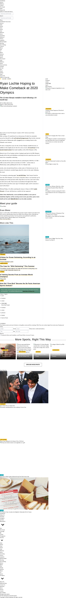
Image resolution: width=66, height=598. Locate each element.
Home (1, 63)
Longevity (2, 40)
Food (1, 28)
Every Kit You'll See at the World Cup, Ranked (57, 354)
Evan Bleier (3, 103)
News (47, 134)
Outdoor (2, 66)
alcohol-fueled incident (6, 149)
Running (2, 43)
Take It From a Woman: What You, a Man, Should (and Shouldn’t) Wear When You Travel (54, 188)
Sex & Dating (3, 45)
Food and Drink (3, 65)
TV (0, 51)
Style (1, 24)
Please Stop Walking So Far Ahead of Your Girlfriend (12, 441)
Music (1, 48)
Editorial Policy (3, 583)
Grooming (2, 35)
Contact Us (2, 585)
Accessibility (3, 592)
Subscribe (7, 11)
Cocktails (48, 159)
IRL (0, 533)
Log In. (8, 305)
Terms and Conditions (12, 335)
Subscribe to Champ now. (28, 291)
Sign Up (2, 333)
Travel (1, 29)
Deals (1, 8)
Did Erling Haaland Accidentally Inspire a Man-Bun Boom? (7, 354)
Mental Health (3, 41)
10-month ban (31, 147)
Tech (1, 69)
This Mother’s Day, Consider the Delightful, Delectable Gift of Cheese (15, 512)
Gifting (1, 72)
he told (21, 175)
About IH (2, 581)
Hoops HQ (2, 10)
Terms (1, 588)
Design (1, 55)
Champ (1, 534)
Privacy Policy (22, 335)
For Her (1, 68)
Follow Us (2, 11)
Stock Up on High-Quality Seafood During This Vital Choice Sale (14, 476)
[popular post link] (55, 97)
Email (14, 328)
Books (1, 52)
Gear (1, 31)
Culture (1, 5)
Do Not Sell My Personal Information (8, 595)
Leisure (1, 2)
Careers (1, 591)
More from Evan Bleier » (5, 218)
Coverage (2, 531)
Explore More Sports (33, 364)
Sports (1, 57)
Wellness (2, 4)
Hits (1, 528)
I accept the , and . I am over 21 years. (17, 335)
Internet (2, 54)
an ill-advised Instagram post (21, 138)
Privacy (1, 589)
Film (1, 49)
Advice (1, 563)
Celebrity (3, 404)
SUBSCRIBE (4, 303)
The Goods (2, 7)
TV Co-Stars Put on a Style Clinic (7, 405)
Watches (2, 32)
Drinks (1, 26)
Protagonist (2, 536)
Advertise (2, 586)
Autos (1, 34)
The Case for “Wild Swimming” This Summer (17, 266)
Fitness (1, 38)
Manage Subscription (5, 594)
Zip (14, 331)
